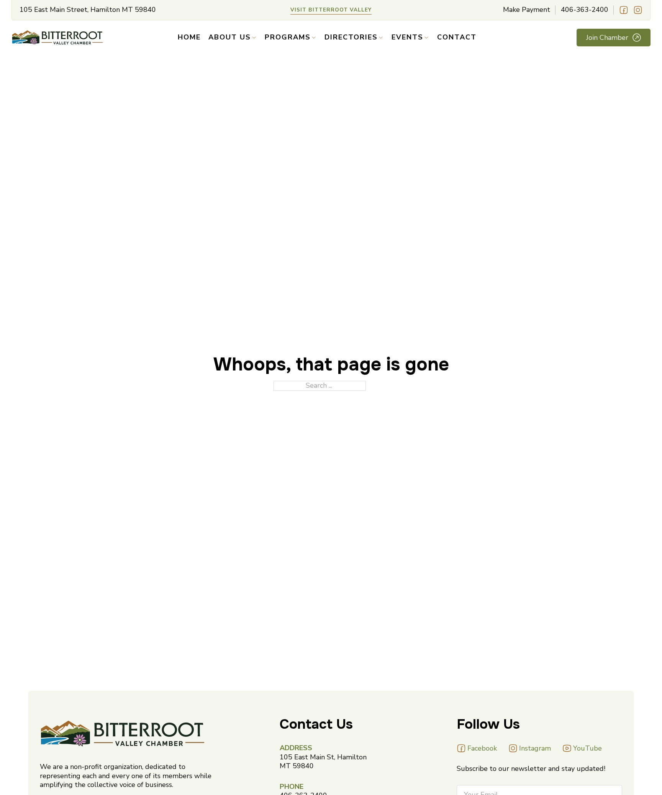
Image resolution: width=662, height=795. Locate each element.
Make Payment (526, 9)
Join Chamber (607, 37)
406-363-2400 (584, 9)
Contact (457, 37)
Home (189, 37)
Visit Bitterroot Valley (331, 9)
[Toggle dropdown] (254, 37)
